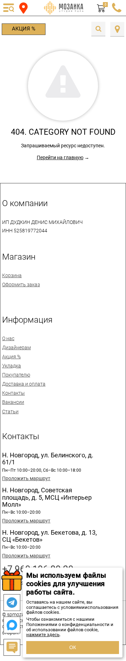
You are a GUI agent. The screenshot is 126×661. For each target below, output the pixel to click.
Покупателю (16, 375)
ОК (72, 647)
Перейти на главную (60, 157)
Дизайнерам (16, 347)
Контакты (13, 393)
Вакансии (13, 402)
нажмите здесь (42, 634)
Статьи (10, 411)
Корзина (12, 275)
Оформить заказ (21, 284)
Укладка (11, 365)
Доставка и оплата (24, 384)
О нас (8, 338)
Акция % (23, 29)
